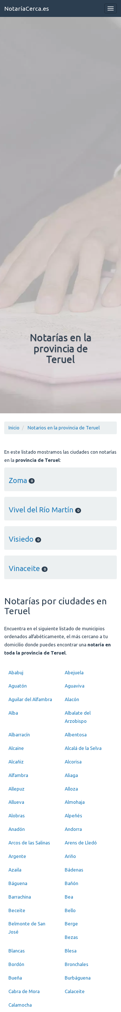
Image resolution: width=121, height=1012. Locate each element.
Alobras (16, 815)
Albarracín (19, 734)
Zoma (21, 480)
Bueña (15, 977)
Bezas (71, 937)
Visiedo (24, 539)
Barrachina (19, 896)
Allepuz (16, 788)
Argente (17, 856)
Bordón (16, 964)
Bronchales (76, 964)
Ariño (70, 856)
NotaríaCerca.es (26, 8)
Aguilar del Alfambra (30, 699)
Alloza (71, 788)
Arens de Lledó (81, 842)
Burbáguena (78, 977)
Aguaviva (74, 685)
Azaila (14, 869)
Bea (69, 896)
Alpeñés (73, 815)
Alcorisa (73, 761)
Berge (71, 923)
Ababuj (15, 672)
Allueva (16, 802)
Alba (13, 712)
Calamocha (20, 1004)
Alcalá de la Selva (83, 748)
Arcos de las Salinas (29, 842)
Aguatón (17, 685)
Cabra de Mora (24, 991)
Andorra (73, 829)
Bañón (71, 883)
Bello (70, 910)
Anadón (16, 829)
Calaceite (75, 991)
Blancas (16, 950)
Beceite (16, 910)
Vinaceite (27, 568)
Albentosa (76, 734)
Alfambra (18, 775)
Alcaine (16, 748)
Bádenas (74, 869)
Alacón (72, 699)
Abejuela (74, 672)
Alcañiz (16, 761)
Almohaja (75, 802)
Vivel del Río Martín (44, 510)
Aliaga (71, 775)
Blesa (71, 950)
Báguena (17, 883)
